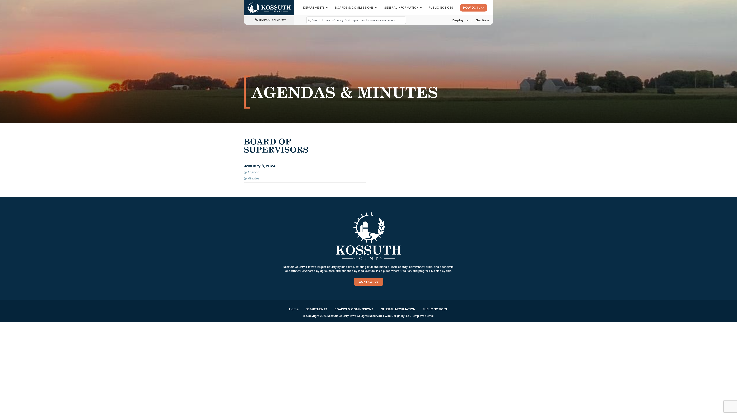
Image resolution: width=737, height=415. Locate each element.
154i (407, 316)
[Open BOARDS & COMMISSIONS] (376, 7)
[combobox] (356, 20)
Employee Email (423, 316)
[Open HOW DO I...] (482, 7)
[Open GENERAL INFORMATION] (421, 7)
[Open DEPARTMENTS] (327, 7)
